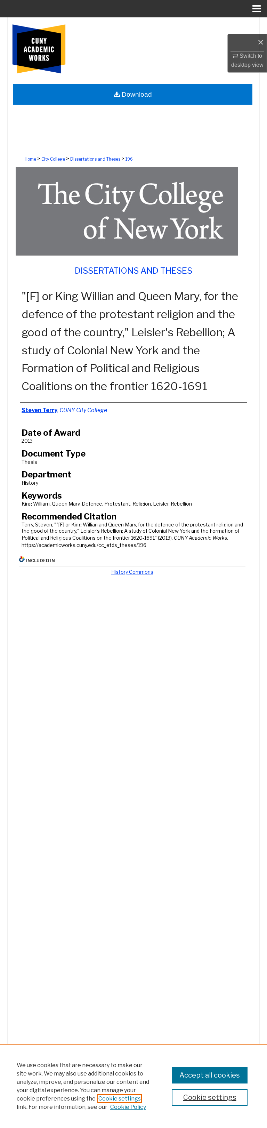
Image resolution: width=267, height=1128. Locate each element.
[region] (133, 1086)
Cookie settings (119, 1098)
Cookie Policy (128, 1107)
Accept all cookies (209, 1075)
